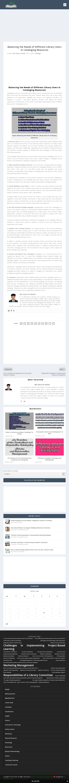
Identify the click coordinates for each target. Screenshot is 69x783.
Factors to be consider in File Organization (42, 656)
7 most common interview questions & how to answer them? (18, 638)
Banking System (10, 694)
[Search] (63, 474)
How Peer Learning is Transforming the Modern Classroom (29, 542)
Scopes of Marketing (60, 675)
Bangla (7, 689)
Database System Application (10, 654)
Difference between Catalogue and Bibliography (49, 459)
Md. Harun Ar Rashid (19, 53)
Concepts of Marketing (27, 651)
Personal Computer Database (58, 670)
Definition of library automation (29, 654)
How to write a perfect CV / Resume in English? (54, 658)
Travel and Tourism (11, 765)
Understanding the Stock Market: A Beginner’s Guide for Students (31, 520)
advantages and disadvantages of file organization (52, 640)
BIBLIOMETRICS (9, 698)
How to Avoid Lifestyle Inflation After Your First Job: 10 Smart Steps (32, 550)
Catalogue (38, 53)
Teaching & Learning (23, 529)
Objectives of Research (43, 670)
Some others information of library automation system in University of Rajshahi (22, 678)
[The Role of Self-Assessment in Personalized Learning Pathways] (7, 536)
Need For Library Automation (58, 668)
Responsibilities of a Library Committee (28, 675)
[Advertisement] (34, 25)
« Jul (6, 624)
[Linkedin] (9, 311)
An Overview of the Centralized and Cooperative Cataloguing (19, 459)
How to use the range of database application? (28, 658)
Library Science (9, 729)
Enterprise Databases (23, 656)
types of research (21, 682)
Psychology (8, 742)
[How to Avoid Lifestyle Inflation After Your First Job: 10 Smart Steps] (7, 551)
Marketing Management (18, 665)
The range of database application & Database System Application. (48, 680)
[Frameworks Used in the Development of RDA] (49, 421)
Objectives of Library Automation (28, 670)
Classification (9, 711)
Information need (7, 660)
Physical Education (11, 738)
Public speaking (7, 672)
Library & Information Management (41, 777)
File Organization (61, 656)
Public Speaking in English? (58, 672)
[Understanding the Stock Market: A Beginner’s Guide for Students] (7, 521)
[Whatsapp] (14, 311)
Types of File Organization (9, 682)
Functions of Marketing (9, 658)
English (7, 716)
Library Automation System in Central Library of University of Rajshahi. (20, 662)
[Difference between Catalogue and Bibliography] (49, 447)
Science (7, 756)
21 (44, 613)
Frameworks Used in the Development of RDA (49, 432)
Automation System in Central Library (12, 642)
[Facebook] (11, 311)
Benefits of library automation (57, 642)
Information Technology (13, 725)
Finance (20, 522)
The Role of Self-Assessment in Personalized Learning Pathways (31, 535)
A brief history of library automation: (12, 640)
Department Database (8, 656)
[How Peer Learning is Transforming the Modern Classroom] (7, 543)
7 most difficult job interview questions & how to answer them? (49, 638)
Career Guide (21, 551)
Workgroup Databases (43, 682)
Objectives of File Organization (10, 670)
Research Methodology (12, 751)
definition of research (60, 654)
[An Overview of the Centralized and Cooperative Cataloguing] (19, 447)
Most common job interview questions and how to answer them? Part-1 (20, 668)
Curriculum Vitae (61, 651)
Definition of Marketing (45, 654)
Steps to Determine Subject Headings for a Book (19, 433)
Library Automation (60, 660)
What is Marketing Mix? (32, 682)
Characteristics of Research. (10, 651)
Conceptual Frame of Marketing (44, 651)
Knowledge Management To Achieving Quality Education (34, 660)
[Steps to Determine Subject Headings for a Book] (19, 421)
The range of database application (11, 680)
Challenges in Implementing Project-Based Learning (34, 647)
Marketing (8, 734)
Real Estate (8, 747)
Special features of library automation (56, 678)
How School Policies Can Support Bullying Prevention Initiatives (30, 528)
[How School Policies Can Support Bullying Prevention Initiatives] (7, 529)
